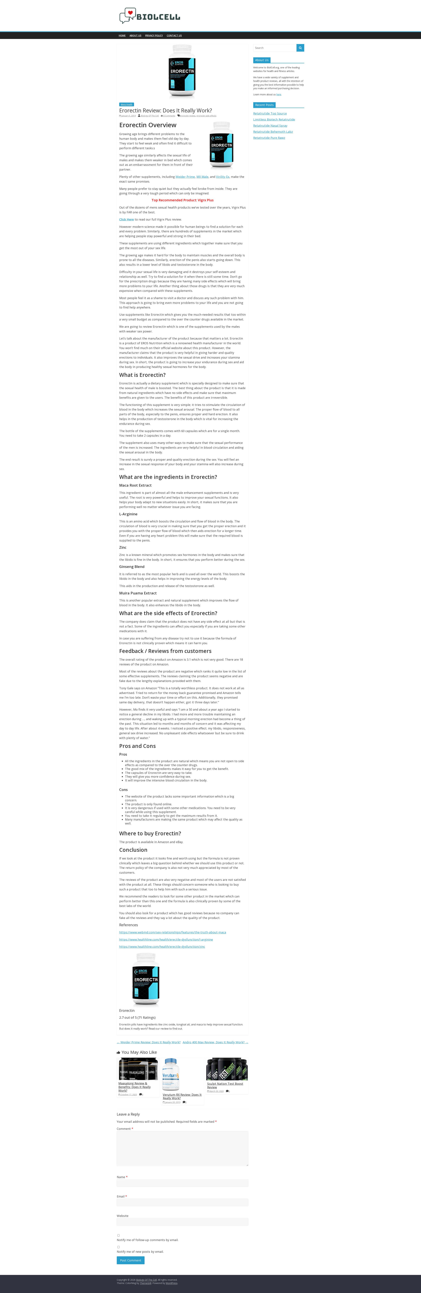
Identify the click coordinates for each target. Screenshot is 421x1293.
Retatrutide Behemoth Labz (273, 132)
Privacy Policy (154, 35)
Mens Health (126, 104)
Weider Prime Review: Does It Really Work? (149, 1042)
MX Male (202, 177)
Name (122, 1177)
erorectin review (187, 115)
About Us (135, 35)
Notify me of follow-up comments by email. (147, 1240)
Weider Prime (185, 177)
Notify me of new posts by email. (140, 1252)
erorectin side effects (206, 115)
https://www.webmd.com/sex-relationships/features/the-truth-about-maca (172, 932)
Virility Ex (222, 177)
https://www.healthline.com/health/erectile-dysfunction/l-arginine (166, 939)
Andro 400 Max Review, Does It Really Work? (215, 1042)
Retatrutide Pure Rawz (269, 138)
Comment (125, 1129)
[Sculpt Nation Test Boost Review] (227, 1059)
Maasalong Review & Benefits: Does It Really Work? (134, 1086)
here (278, 94)
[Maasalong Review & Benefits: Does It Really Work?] (138, 1059)
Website (122, 1216)
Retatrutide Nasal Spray (270, 126)
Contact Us (174, 35)
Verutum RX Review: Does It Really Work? (182, 1096)
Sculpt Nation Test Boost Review (225, 1085)
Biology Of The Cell (150, 115)
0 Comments (169, 115)
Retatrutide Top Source (270, 113)
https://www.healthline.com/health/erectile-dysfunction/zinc (162, 947)
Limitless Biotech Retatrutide (274, 119)
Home (122, 35)
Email (122, 1196)
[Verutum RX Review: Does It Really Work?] (171, 1059)
